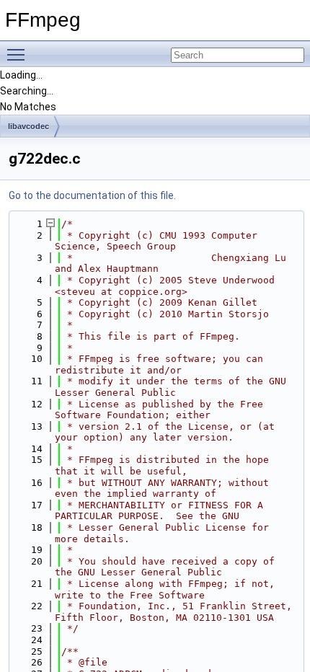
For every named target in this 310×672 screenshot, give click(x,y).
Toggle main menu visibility (19, 54)
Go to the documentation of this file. (92, 195)
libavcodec (28, 126)
